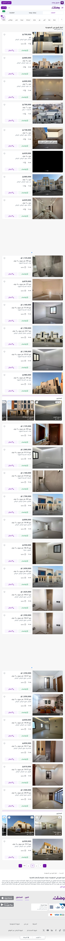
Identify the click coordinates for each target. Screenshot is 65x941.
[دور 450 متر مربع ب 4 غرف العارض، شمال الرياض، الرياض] (47, 515)
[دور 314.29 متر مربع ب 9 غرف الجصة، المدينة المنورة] (47, 491)
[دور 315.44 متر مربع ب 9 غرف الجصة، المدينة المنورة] (47, 323)
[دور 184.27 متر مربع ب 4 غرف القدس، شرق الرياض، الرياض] (47, 610)
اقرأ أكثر (62, 887)
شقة (54, 20)
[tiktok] (60, 930)
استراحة (28, 20)
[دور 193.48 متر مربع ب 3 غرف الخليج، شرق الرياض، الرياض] (47, 538)
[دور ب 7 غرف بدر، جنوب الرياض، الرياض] (47, 195)
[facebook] (56, 930)
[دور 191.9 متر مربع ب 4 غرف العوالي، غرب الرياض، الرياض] (47, 860)
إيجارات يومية (32, 13)
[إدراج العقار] (9, 7)
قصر (16, 20)
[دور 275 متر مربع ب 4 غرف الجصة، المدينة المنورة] (47, 300)
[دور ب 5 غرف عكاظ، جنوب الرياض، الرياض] (47, 148)
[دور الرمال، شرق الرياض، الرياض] (47, 53)
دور (39, 20)
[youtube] (48, 930)
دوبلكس (10, 20)
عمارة (34, 20)
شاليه (3, 20)
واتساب (23, 50)
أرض (44, 20)
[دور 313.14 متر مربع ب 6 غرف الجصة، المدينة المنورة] (47, 468)
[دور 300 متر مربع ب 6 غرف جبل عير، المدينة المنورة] (47, 393)
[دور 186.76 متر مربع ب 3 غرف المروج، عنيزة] (47, 563)
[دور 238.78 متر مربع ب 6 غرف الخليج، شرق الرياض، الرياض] (47, 808)
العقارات (53, 13)
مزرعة (21, 20)
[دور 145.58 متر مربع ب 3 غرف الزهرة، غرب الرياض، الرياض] (47, 738)
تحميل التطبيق (6, 3)
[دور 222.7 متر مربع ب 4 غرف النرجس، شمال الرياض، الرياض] (47, 346)
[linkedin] (52, 930)
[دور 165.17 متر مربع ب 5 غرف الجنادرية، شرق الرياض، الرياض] (47, 761)
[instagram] (64, 930)
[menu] (62, 7)
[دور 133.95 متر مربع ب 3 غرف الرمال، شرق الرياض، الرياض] (47, 715)
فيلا (49, 20)
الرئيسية (61, 873)
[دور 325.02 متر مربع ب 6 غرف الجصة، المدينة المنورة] (47, 370)
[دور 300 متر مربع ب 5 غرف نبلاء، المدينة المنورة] (47, 276)
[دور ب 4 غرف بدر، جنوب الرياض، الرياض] (47, 76)
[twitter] (44, 930)
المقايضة (8, 12)
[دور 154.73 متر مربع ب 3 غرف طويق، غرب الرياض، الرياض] (47, 785)
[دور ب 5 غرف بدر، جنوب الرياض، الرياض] (47, 99)
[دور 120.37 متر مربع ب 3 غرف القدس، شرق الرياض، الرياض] (47, 691)
